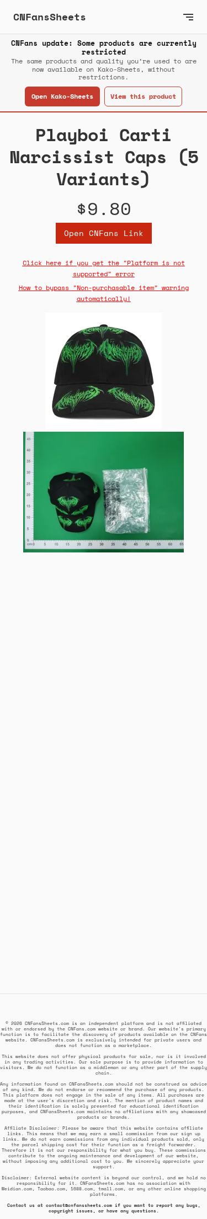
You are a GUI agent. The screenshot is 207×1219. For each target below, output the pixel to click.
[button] (188, 17)
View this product (143, 96)
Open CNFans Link (104, 233)
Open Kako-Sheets (62, 96)
